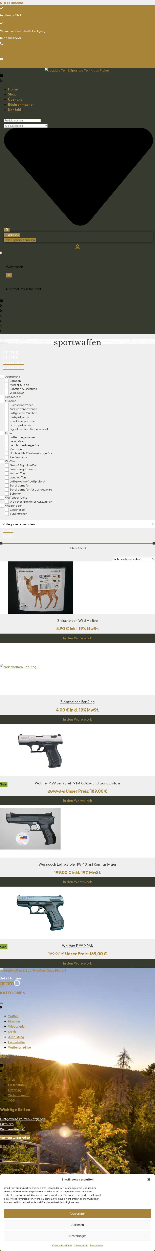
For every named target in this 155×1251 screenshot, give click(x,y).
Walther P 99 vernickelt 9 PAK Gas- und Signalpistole (77, 783)
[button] (149, 1179)
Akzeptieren (77, 1213)
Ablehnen (77, 1224)
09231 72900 (9, 51)
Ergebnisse (12, 235)
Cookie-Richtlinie (62, 1245)
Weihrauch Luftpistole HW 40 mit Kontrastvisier (77, 864)
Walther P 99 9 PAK (77, 945)
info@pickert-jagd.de (14, 66)
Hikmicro (7, 1124)
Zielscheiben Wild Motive (77, 620)
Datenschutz (81, 1245)
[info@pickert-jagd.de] (1, 59)
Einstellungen (77, 1236)
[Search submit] (7, 230)
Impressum (96, 1245)
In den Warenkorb (77, 638)
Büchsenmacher (12, 1129)
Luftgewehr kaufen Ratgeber (22, 1119)
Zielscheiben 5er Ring (77, 701)
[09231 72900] (1, 43)
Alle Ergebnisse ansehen (20, 240)
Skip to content (11, 2)
